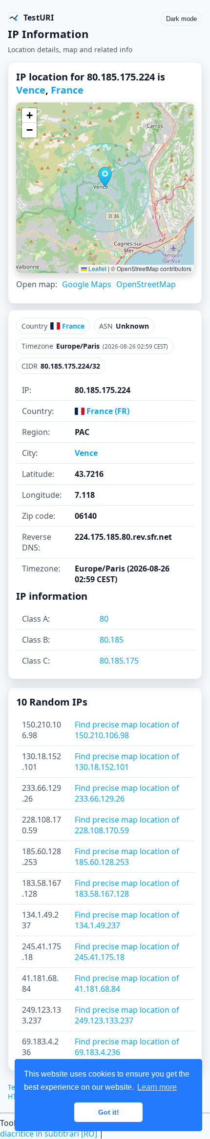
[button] (105, 177)
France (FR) (106, 411)
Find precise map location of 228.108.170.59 (127, 825)
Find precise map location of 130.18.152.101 (127, 761)
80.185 (112, 639)
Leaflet (96, 268)
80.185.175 (119, 660)
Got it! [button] (108, 1112)
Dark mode (181, 18)
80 (104, 618)
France (67, 90)
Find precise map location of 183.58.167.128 (127, 888)
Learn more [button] (157, 1087)
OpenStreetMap (146, 284)
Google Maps (86, 284)
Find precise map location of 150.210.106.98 (127, 730)
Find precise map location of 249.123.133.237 (127, 1015)
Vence (30, 90)
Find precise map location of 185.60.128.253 (127, 856)
